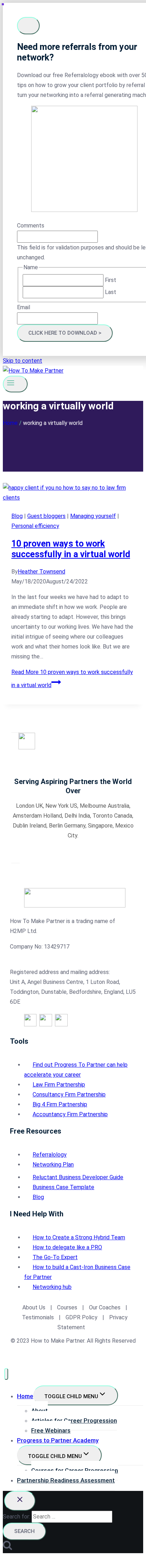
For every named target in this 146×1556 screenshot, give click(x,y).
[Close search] (19, 1501)
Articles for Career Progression (74, 1420)
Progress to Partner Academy (58, 1440)
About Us (33, 1307)
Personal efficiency (35, 526)
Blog (17, 516)
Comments (30, 225)
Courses (67, 1307)
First (110, 280)
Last (110, 292)
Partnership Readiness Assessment (66, 1480)
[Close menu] (6, 1374)
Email (23, 307)
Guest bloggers (46, 516)
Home (25, 1396)
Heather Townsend (41, 571)
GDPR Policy (80, 1317)
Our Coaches (104, 1307)
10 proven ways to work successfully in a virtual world (70, 548)
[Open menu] (15, 384)
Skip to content (22, 360)
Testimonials (38, 1317)
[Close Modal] (28, 25)
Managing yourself (93, 516)
